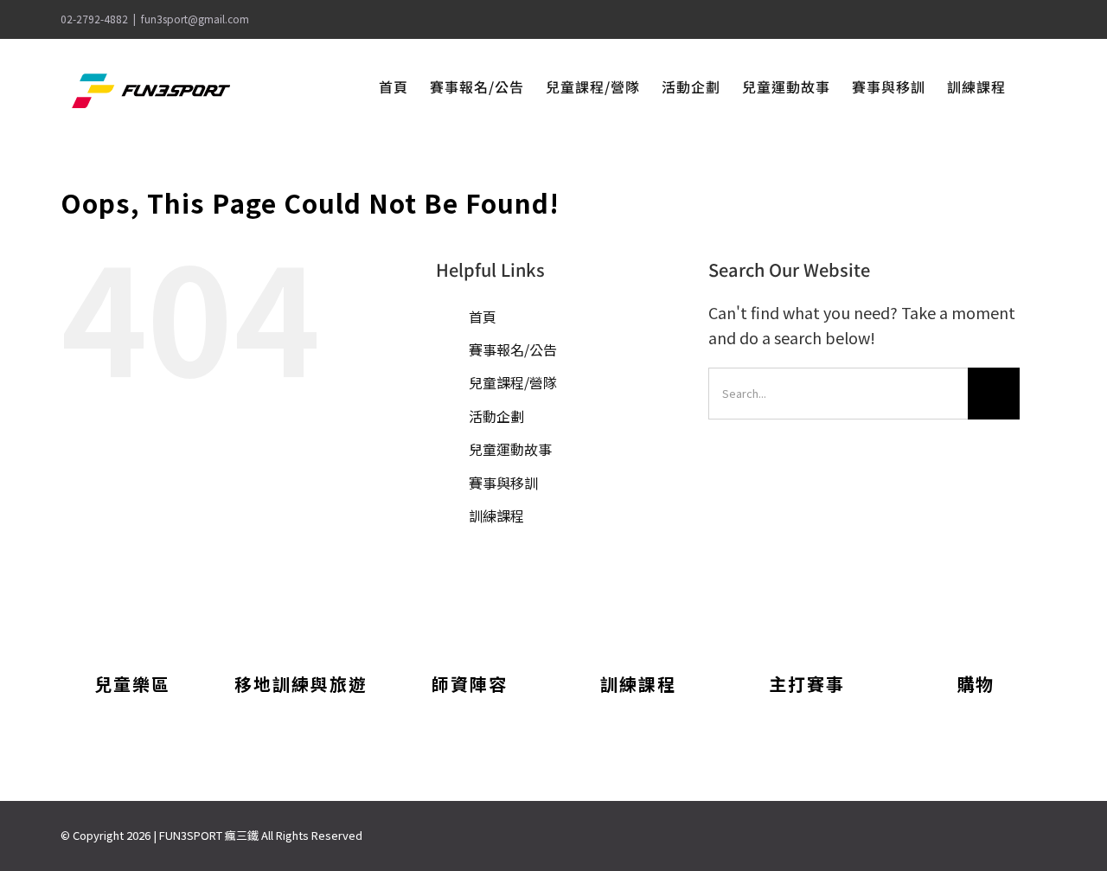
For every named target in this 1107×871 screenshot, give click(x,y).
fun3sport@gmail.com (195, 18)
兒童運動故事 (510, 449)
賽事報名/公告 (513, 349)
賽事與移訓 (503, 482)
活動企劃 (496, 416)
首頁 (482, 316)
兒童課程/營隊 (513, 382)
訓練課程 (496, 515)
